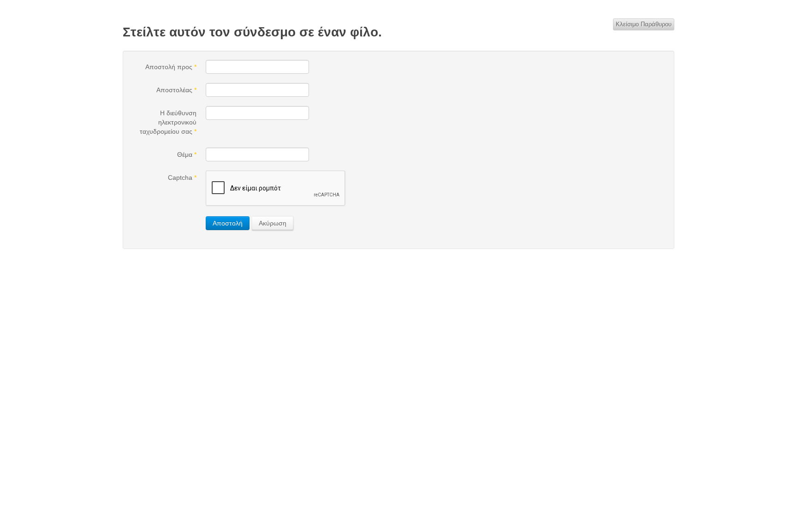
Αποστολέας (176, 90)
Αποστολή (228, 223)
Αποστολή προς (170, 67)
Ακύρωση (272, 223)
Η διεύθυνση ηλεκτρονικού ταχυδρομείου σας (168, 122)
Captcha (182, 177)
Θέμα (186, 154)
